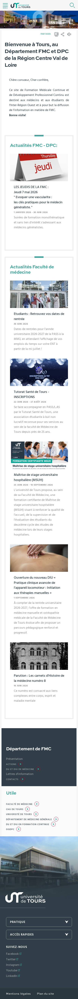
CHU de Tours (14, 809)
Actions (11, 764)
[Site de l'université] (22, 900)
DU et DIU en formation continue (27, 824)
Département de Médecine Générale (29, 819)
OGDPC (10, 829)
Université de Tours (19, 814)
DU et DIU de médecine (20, 769)
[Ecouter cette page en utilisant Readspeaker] (69, 35)
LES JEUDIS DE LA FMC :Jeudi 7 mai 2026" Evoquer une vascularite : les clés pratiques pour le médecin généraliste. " (38, 197)
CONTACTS (12, 779)
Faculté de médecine (19, 804)
